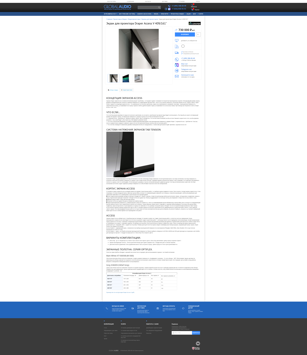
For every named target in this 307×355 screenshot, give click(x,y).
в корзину (185, 34)
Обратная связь (111, 1)
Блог (105, 336)
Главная (109, 19)
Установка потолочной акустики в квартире (130, 341)
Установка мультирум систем (129, 330)
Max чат (184, 64)
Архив (105, 338)
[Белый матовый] (183, 46)
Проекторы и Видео (120, 19)
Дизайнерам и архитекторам (154, 327)
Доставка (164, 1)
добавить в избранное (189, 41)
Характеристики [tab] (127, 90)
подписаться (196, 332)
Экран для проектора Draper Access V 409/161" (173, 19)
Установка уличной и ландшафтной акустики (130, 336)
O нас (105, 327)
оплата (198, 1)
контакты (148, 1)
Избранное (194, 5)
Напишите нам (187, 75)
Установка (182, 1)
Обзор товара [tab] (114, 90)
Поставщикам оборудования (154, 330)
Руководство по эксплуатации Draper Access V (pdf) (120, 292)
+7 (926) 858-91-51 (179, 9)
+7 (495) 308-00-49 (178, 6)
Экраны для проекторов (150, 19)
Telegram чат (186, 69)
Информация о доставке (110, 330)
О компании (130, 1)
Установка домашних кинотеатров (130, 327)
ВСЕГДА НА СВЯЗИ (118, 306)
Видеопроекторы (134, 19)
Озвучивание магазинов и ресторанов (131, 333)
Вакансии (148, 333)
